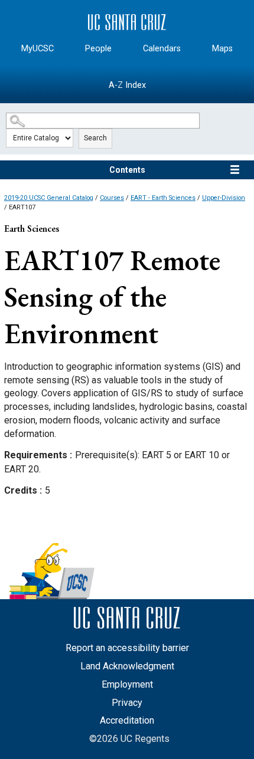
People (98, 49)
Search (95, 138)
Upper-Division (223, 198)
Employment (127, 684)
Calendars (162, 49)
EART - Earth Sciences (163, 198)
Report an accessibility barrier (127, 647)
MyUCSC (37, 49)
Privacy (127, 702)
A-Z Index (127, 85)
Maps (222, 49)
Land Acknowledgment (127, 666)
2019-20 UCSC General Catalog (48, 198)
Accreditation (127, 720)
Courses (112, 198)
